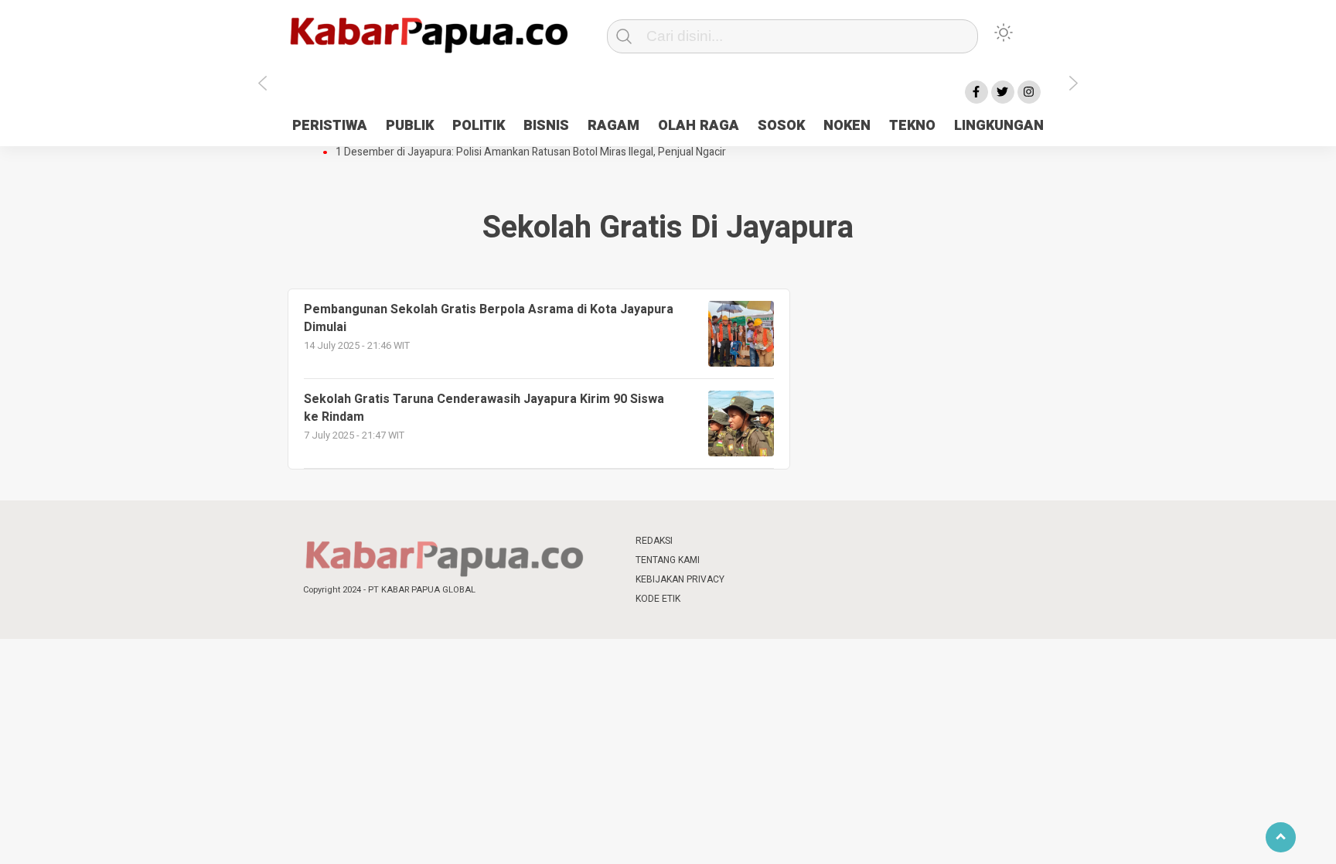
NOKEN (847, 125)
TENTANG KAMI (668, 560)
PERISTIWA (329, 125)
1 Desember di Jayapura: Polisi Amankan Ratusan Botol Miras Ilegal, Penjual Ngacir (531, 152)
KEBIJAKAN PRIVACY (680, 579)
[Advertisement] (1143, 389)
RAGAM (613, 125)
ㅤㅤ (771, 541)
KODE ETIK (658, 599)
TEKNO (912, 125)
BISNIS (546, 125)
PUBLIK (410, 125)
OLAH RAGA (698, 125)
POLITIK (478, 125)
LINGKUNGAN (999, 125)
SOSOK (781, 125)
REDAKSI (654, 541)
